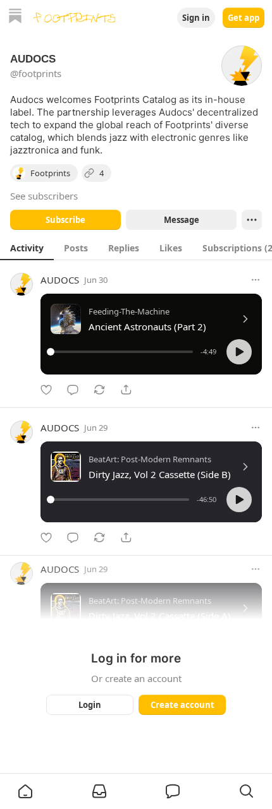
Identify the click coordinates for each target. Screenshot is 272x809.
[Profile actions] (252, 220)
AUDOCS (59, 279)
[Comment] (72, 390)
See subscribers (44, 195)
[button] (239, 351)
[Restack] (99, 390)
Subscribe (65, 219)
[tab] (27, 247)
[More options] (255, 280)
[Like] (46, 390)
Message (181, 219)
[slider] (122, 351)
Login (89, 704)
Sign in (196, 17)
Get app (243, 17)
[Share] (126, 390)
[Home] (15, 17)
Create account (182, 704)
